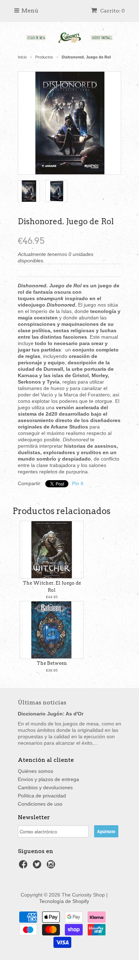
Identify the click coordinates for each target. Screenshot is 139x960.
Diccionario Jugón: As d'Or (50, 714)
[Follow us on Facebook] (24, 866)
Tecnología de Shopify (64, 901)
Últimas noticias (42, 702)
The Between (52, 663)
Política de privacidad (42, 796)
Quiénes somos (35, 771)
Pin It (77, 483)
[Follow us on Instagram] (52, 866)
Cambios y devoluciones (45, 787)
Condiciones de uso (40, 804)
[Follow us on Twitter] (38, 866)
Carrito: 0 (112, 11)
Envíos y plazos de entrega (48, 779)
